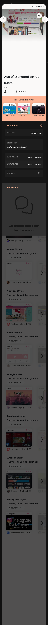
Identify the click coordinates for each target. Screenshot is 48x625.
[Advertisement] (10, 312)
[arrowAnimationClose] (3, 19)
